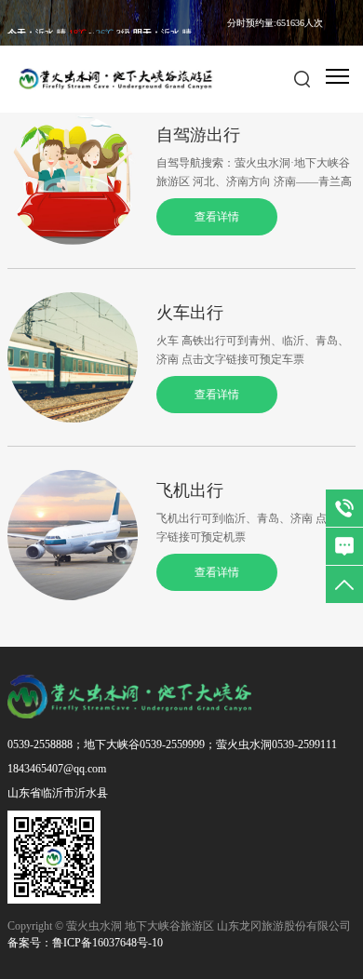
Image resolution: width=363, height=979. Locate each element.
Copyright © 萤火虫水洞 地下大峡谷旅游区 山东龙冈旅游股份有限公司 (179, 925)
